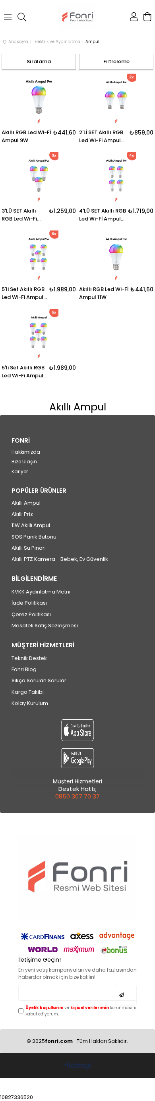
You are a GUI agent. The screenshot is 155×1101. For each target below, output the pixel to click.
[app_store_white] (77, 730)
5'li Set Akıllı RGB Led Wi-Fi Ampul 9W (23, 293)
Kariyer (20, 472)
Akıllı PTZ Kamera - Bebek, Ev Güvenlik (60, 559)
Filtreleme (116, 61)
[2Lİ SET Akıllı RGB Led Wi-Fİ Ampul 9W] (116, 100)
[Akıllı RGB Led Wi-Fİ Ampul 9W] (39, 100)
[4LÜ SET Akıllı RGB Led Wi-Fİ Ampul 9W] (116, 178)
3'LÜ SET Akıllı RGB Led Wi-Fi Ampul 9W (19, 215)
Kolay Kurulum (30, 703)
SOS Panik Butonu (34, 537)
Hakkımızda (26, 452)
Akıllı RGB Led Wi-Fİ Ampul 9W (26, 136)
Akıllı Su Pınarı (29, 548)
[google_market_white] (77, 758)
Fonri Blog (24, 669)
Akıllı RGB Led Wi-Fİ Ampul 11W (103, 293)
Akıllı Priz (22, 514)
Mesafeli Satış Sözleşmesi (45, 625)
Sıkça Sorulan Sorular (39, 680)
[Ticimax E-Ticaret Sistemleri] (78, 1066)
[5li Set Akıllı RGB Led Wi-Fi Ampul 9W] (39, 256)
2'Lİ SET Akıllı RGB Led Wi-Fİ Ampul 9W (101, 136)
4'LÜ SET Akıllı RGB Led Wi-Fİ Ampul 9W (102, 215)
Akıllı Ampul (26, 503)
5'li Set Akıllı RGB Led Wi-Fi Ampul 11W (23, 372)
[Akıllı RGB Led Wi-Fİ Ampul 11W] (116, 256)
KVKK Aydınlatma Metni (41, 591)
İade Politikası (29, 603)
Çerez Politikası (31, 614)
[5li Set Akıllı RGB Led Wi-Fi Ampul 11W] (39, 335)
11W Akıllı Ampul (31, 525)
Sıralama (39, 61)
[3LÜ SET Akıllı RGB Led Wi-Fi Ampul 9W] (39, 178)
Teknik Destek (29, 658)
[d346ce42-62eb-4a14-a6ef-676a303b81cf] (77, 877)
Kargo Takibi (28, 692)
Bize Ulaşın (24, 462)
